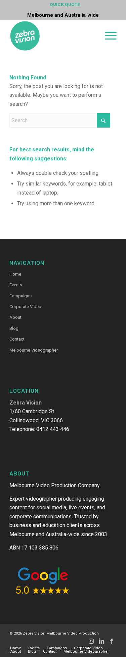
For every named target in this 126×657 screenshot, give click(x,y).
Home (15, 274)
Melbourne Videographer (33, 350)
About (15, 317)
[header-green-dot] (52, 35)
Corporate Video (25, 306)
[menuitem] (64, 5)
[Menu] (107, 35)
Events (15, 284)
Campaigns (20, 295)
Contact (17, 339)
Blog (13, 328)
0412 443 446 (52, 429)
